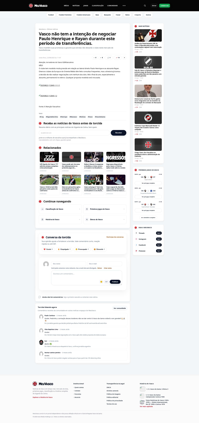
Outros (148, 15)
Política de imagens (113, 394)
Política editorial (112, 397)
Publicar (115, 282)
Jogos (85, 6)
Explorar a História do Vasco (42, 397)
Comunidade (112, 6)
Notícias (76, 6)
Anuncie (77, 397)
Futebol (51, 15)
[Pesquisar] (144, 5)
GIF (106, 282)
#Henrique (63, 117)
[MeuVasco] (38, 5)
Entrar (154, 6)
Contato (77, 391)
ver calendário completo (148, 217)
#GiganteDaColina (52, 117)
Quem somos (79, 387)
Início (66, 6)
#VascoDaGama (100, 117)
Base (97, 15)
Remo (127, 15)
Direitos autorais (112, 391)
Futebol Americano (83, 15)
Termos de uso (112, 404)
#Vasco (90, 117)
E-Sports (138, 15)
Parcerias (78, 394)
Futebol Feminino (65, 15)
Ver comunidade (120, 308)
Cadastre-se (165, 6)
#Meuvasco (73, 117)
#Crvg (42, 117)
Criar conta (108, 268)
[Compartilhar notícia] (124, 58)
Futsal (118, 15)
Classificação (98, 6)
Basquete (107, 15)
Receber (118, 133)
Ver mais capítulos (146, 406)
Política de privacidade (115, 401)
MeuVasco (42, 29)
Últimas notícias (52, 29)
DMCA (109, 387)
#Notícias (82, 117)
